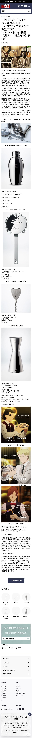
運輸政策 (3, 695)
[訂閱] (27, 638)
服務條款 (3, 698)
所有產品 (3, 686)
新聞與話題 (7, 16)
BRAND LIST (19, 695)
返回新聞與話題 (17, 581)
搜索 (2, 700)
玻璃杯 (17, 691)
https (25, 530)
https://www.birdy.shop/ (8, 399)
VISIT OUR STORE (20, 693)
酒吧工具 (18, 688)
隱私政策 (3, 693)
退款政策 (3, 691)
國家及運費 (4, 688)
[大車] (18, 6)
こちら (25, 1)
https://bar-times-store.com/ (10, 401)
